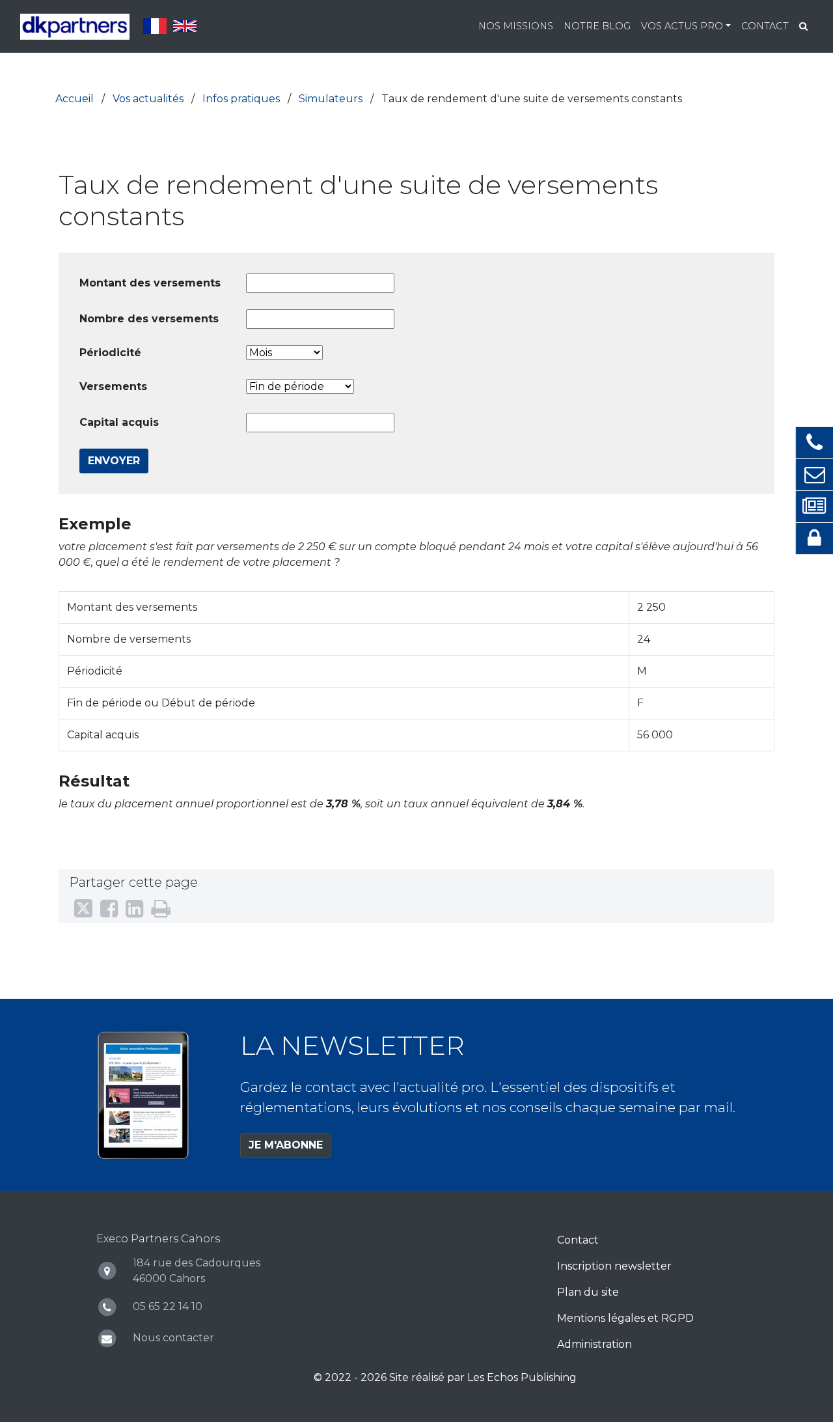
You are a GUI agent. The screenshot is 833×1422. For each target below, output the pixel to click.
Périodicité (110, 352)
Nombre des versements (149, 319)
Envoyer (114, 460)
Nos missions (515, 26)
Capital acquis (119, 422)
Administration (594, 1344)
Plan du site (588, 1292)
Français (155, 26)
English (185, 26)
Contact (765, 26)
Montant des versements (150, 283)
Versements (113, 386)
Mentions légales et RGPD (625, 1318)
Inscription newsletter (614, 1266)
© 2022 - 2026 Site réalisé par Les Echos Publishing (445, 1377)
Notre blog (597, 26)
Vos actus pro (682, 26)
